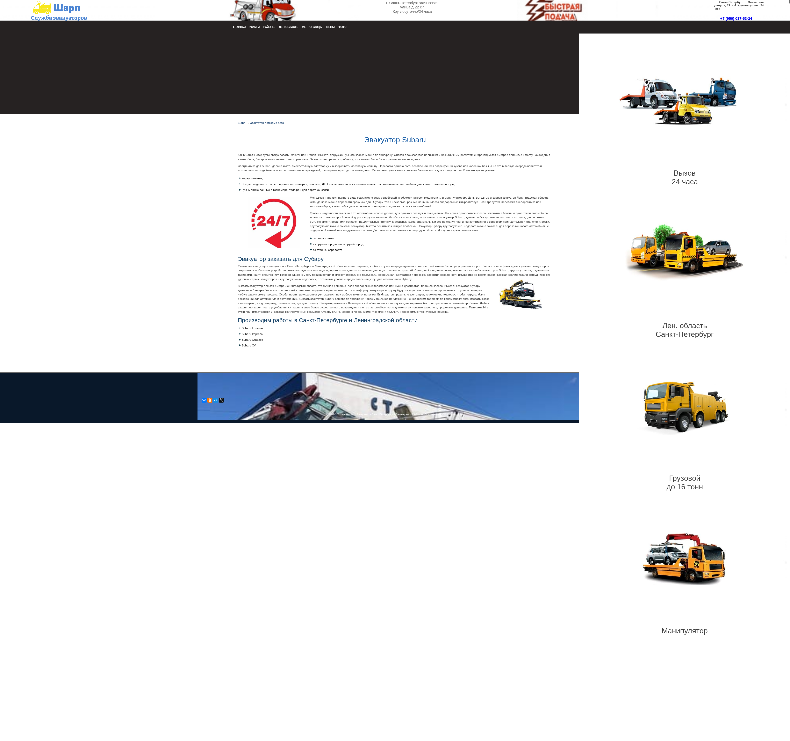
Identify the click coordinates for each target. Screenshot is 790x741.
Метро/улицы (312, 27)
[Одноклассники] (209, 400)
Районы (269, 27)
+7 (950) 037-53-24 (736, 18)
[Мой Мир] (215, 400)
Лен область (288, 27)
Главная (239, 27)
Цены (330, 27)
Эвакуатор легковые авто (267, 122)
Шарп (241, 122)
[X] (221, 400)
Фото (342, 27)
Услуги (254, 27)
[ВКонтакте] (204, 400)
